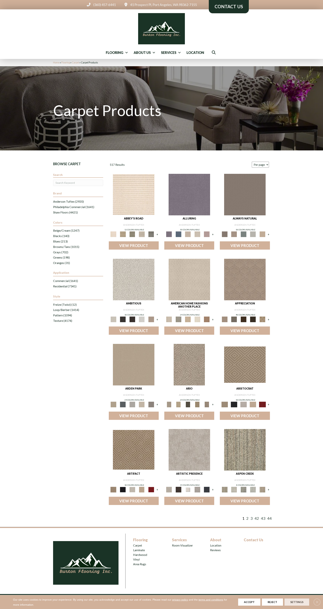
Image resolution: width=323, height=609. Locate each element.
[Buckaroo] (207, 319)
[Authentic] (133, 364)
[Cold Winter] (197, 489)
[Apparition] (188, 404)
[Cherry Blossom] (262, 404)
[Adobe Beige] (189, 364)
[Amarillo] (245, 279)
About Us (142, 53)
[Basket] (234, 234)
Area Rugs (139, 564)
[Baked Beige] (188, 319)
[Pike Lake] (243, 489)
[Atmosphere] (178, 319)
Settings (296, 602)
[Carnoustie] (262, 319)
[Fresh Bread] (151, 319)
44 (269, 518)
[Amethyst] (189, 194)
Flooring (114, 53)
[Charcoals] (123, 319)
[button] (126, 52)
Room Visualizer (182, 545)
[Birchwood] (245, 364)
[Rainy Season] (253, 489)
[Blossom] (207, 234)
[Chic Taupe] (142, 234)
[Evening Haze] (151, 404)
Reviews (215, 550)
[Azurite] (178, 234)
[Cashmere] (253, 404)
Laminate (139, 550)
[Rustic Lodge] (262, 489)
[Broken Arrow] (207, 404)
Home (56, 62)
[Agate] (189, 279)
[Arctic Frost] (234, 319)
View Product (133, 245)
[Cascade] (243, 404)
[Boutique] (262, 234)
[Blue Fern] (243, 234)
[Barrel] (245, 194)
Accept (249, 602)
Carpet (75, 62)
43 (263, 518)
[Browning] (253, 319)
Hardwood (140, 554)
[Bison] (243, 319)
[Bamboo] (123, 234)
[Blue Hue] (123, 404)
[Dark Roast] (132, 319)
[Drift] (142, 404)
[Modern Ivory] (234, 489)
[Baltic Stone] (189, 449)
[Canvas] (133, 279)
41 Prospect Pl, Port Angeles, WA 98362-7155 (163, 5)
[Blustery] (253, 234)
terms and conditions (211, 599)
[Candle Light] (188, 489)
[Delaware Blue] (151, 234)
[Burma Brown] (178, 489)
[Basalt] (188, 234)
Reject (272, 602)
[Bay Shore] (197, 404)
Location (195, 53)
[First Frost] (142, 319)
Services (168, 53)
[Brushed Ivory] (197, 319)
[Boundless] (132, 234)
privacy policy (180, 599)
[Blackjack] (234, 404)
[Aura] (133, 194)
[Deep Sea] (207, 489)
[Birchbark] (197, 234)
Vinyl (136, 559)
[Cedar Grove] (245, 449)
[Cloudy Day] (132, 404)
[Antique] (178, 404)
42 (257, 518)
